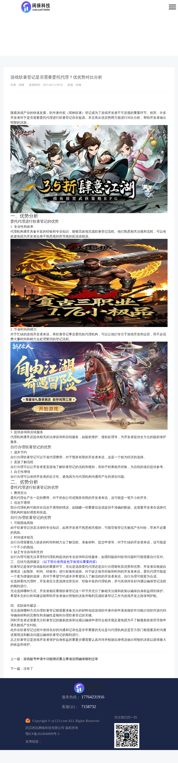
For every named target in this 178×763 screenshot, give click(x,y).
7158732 (88, 707)
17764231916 (92, 697)
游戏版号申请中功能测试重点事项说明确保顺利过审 (60, 659)
